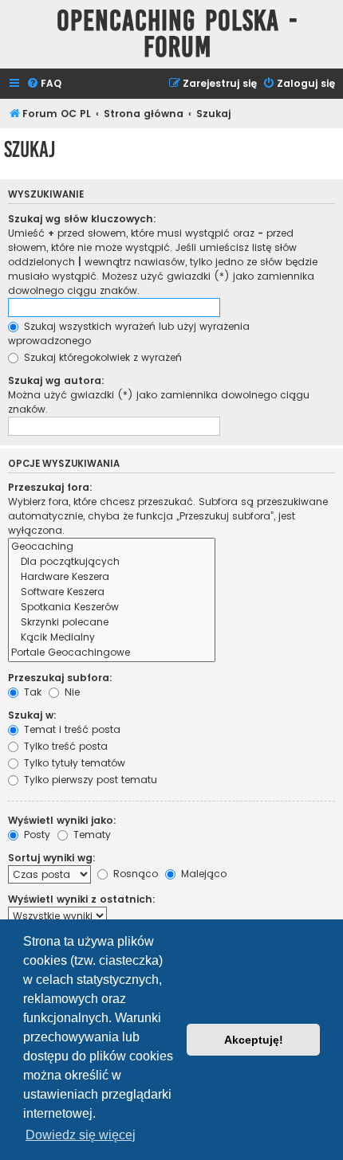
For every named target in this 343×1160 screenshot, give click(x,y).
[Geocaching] (112, 547)
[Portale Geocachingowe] (112, 652)
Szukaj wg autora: (56, 380)
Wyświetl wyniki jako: (62, 820)
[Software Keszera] (112, 592)
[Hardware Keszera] (112, 577)
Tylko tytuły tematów (73, 763)
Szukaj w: (32, 715)
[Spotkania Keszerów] (112, 607)
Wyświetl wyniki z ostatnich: (82, 899)
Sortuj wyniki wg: (52, 857)
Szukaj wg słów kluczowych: (82, 218)
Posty (35, 834)
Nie (70, 692)
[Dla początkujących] (112, 562)
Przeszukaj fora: (50, 487)
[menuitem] (43, 84)
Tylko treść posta (64, 746)
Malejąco (202, 873)
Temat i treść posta (70, 729)
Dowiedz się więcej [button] (81, 1135)
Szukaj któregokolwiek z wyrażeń (101, 357)
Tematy (90, 834)
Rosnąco (134, 873)
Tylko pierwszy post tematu (89, 779)
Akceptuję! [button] (253, 1039)
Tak (31, 692)
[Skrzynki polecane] (112, 622)
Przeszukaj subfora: (60, 677)
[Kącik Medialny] (112, 637)
